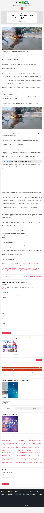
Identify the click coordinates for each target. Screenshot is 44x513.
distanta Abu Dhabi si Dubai (35, 269)
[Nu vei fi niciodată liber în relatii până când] (8, 444)
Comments (35, 408)
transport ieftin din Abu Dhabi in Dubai (18, 270)
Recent (22, 408)
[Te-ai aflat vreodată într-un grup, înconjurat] (22, 444)
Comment (4, 297)
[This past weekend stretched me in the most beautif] (22, 458)
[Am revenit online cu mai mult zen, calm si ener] (8, 458)
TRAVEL (22, 13)
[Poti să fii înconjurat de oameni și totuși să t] (35, 444)
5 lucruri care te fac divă (7, 276)
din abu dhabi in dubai (27, 269)
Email (3, 318)
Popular (8, 408)
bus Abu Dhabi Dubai (18, 268)
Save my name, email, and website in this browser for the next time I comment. (16, 330)
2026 (22, 367)
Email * (3, 478)
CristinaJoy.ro (6, 271)
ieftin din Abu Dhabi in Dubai (7, 270)
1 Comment (11, 271)
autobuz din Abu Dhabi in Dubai (10, 268)
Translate (9, 403)
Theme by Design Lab (26, 505)
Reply (4, 289)
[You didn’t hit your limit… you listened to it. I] (35, 458)
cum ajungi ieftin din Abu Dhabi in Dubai (16, 269)
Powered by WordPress (18, 505)
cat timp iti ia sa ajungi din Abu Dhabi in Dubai (29, 268)
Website (3, 323)
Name (3, 313)
